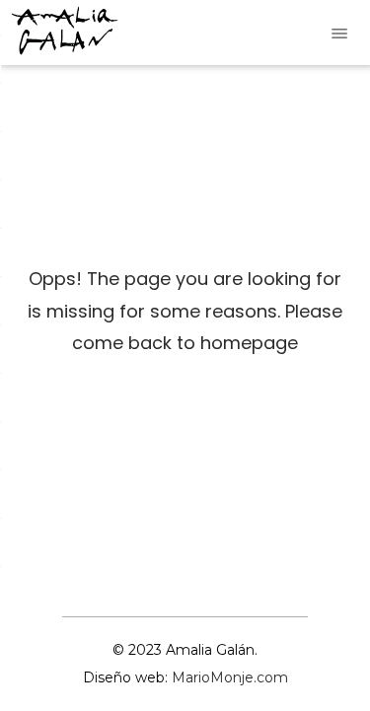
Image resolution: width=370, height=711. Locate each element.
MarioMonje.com (230, 677)
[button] (339, 32)
